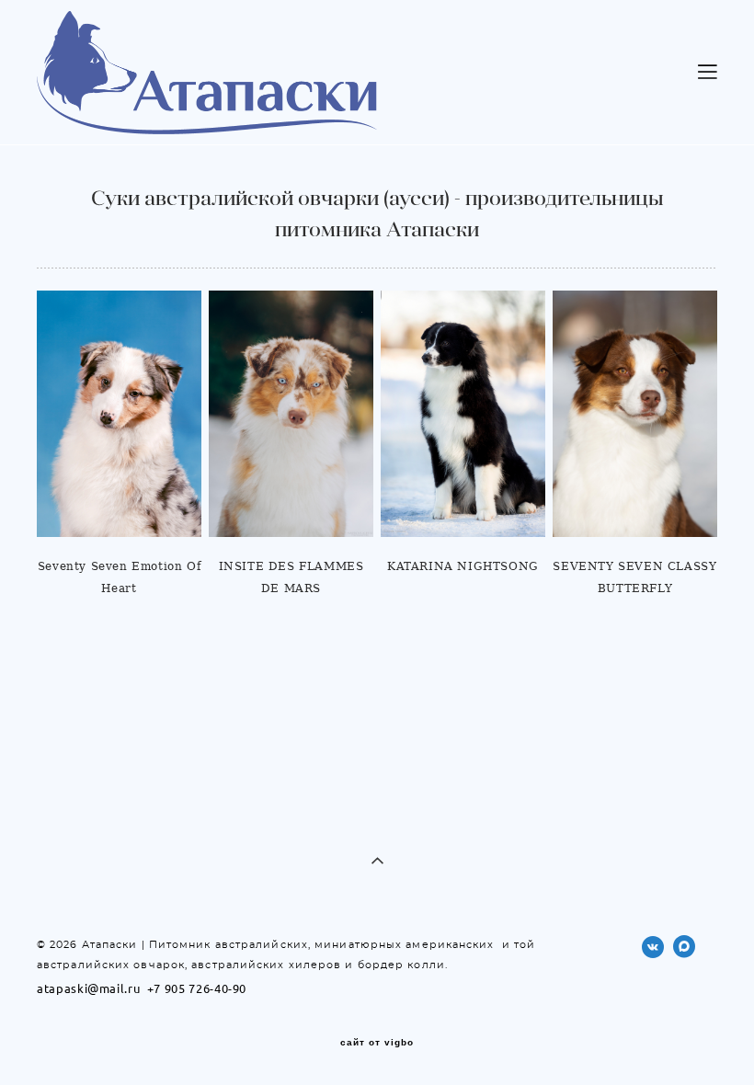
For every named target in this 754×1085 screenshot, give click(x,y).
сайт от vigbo (377, 1042)
